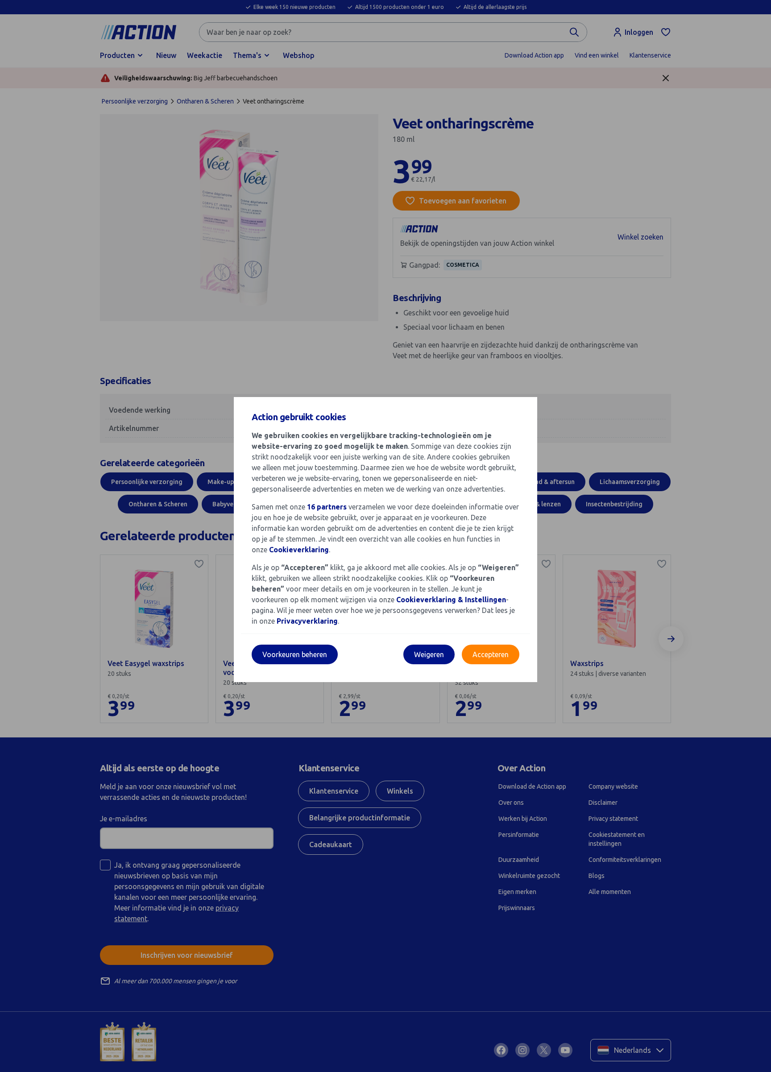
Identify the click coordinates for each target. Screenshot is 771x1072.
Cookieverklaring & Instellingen (451, 600)
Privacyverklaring (307, 621)
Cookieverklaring (299, 550)
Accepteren (491, 654)
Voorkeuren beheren (294, 654)
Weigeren (429, 654)
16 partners (327, 507)
